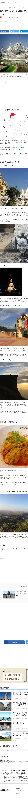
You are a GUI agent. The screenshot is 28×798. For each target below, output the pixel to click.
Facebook (18, 791)
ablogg (10, 791)
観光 (8, 750)
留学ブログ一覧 (19, 793)
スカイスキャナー (23, 147)
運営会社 (18, 788)
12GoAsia (17, 149)
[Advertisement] (14, 35)
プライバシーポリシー (20, 790)
